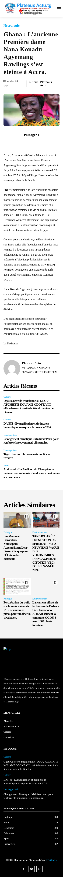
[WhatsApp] (43, 142)
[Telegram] (32, 869)
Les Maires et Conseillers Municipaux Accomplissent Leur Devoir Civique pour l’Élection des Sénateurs (16, 547)
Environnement (39, 532)
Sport (6, 465)
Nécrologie (12, 25)
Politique (8, 532)
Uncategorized (10, 435)
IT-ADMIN (51, 860)
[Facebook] (19, 142)
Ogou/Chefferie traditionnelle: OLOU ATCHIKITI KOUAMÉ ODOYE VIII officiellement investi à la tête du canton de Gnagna (28, 406)
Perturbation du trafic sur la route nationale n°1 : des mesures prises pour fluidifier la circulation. (17, 610)
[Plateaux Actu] (12, 368)
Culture (7, 396)
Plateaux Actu (46, 83)
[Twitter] (27, 142)
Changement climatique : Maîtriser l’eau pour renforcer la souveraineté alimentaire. (31, 440)
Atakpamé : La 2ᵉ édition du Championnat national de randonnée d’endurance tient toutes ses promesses (31, 473)
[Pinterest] (35, 142)
